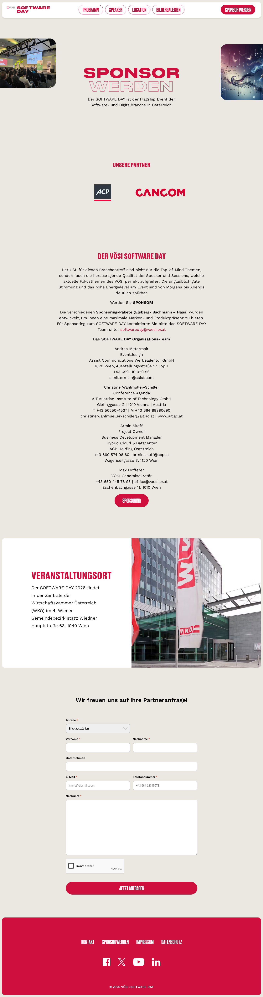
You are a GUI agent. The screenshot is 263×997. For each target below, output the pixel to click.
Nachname (141, 739)
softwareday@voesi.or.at (143, 329)
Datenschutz (171, 941)
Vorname (73, 739)
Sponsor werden (115, 941)
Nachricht (73, 796)
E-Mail (71, 777)
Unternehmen (75, 758)
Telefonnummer (145, 777)
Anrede (72, 720)
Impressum (145, 941)
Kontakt (88, 941)
